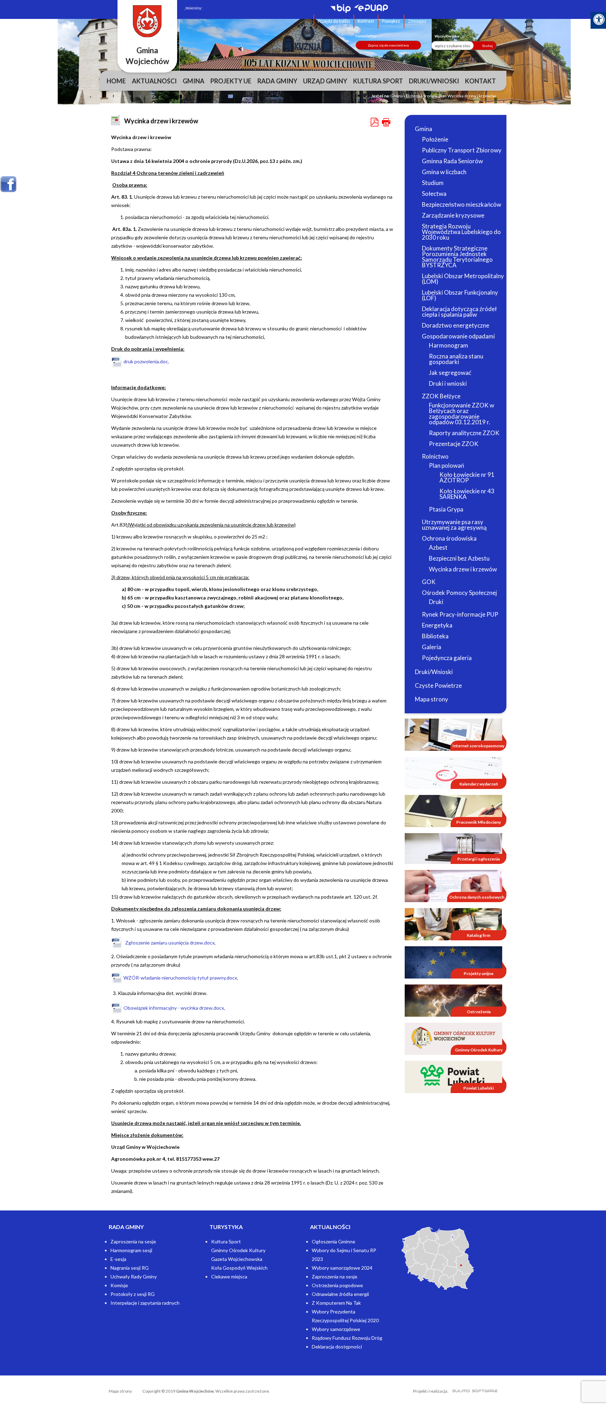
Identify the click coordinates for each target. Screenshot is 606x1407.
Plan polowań (446, 465)
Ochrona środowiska (425, 95)
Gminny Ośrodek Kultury (238, 1250)
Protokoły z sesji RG (132, 1294)
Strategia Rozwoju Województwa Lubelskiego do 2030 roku (461, 231)
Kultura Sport (378, 81)
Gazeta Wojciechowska (236, 1259)
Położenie (435, 139)
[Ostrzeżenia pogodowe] (453, 1000)
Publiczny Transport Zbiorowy (461, 150)
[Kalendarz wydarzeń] (453, 772)
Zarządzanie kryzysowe (453, 215)
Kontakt (480, 81)
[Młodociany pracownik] (453, 810)
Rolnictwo (435, 456)
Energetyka (437, 625)
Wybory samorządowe (336, 1329)
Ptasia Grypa (446, 509)
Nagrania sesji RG (129, 1268)
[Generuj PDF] (375, 122)
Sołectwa (434, 193)
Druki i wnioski (448, 383)
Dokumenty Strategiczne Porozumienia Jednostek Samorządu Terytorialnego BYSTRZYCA (457, 257)
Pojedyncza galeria (447, 657)
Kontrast (366, 21)
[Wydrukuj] (386, 122)
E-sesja (118, 1259)
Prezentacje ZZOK (453, 443)
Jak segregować (450, 372)
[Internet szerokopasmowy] (453, 734)
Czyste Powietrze (438, 685)
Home (116, 81)
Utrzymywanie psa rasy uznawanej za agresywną (454, 524)
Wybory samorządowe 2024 (342, 1268)
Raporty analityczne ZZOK (464, 433)
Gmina (193, 81)
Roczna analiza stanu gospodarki (456, 358)
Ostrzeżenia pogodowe (337, 1285)
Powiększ (391, 21)
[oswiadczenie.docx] (181, 965)
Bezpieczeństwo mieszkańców (461, 204)
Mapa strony (431, 699)
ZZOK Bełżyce (441, 396)
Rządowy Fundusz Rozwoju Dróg (347, 1338)
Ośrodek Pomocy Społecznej (459, 592)
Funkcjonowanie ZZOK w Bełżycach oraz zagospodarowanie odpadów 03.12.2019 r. (461, 413)
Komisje (119, 1285)
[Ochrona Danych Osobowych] (453, 885)
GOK (429, 581)
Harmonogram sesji (131, 1250)
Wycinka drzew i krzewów (463, 569)
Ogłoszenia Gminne (333, 1241)
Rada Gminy (277, 81)
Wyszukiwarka (447, 36)
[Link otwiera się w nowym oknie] (453, 1038)
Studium (433, 182)
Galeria (431, 647)
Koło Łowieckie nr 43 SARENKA (466, 493)
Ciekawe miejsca (229, 1276)
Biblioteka (435, 636)
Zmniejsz (417, 21)
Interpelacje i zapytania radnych (145, 1303)
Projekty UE (230, 81)
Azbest (438, 547)
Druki (436, 601)
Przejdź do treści (334, 21)
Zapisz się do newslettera (388, 45)
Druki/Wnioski (434, 81)
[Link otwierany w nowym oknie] (342, 9)
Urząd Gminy (325, 81)
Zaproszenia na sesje (133, 1241)
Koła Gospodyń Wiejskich (239, 1268)
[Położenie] (438, 1258)
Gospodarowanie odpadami (458, 336)
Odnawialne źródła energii (340, 1294)
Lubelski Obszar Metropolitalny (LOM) (463, 278)
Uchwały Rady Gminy (133, 1276)
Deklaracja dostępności (337, 1347)
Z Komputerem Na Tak (336, 1303)
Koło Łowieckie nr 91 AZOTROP (466, 477)
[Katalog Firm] (453, 923)
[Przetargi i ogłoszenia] (453, 848)
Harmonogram (448, 345)
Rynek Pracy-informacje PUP (460, 614)
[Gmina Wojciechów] (147, 21)
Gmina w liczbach (444, 172)
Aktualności (154, 81)
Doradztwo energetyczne (455, 325)
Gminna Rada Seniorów (452, 161)
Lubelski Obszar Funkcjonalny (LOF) (460, 295)
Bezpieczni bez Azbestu (459, 558)
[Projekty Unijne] (453, 962)
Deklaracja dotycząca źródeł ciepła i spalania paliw (459, 311)
